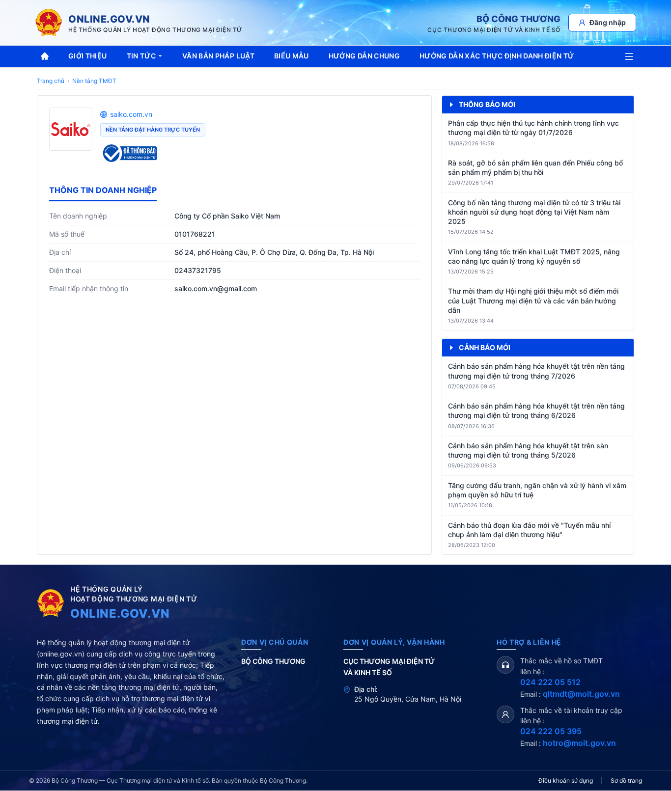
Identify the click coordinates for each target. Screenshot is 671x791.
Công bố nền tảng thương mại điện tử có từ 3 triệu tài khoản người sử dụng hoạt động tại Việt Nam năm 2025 (534, 212)
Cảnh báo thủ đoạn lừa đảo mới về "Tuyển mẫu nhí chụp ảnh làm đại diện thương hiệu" (529, 530)
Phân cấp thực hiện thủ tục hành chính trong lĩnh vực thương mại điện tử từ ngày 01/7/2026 (533, 127)
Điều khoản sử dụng (565, 780)
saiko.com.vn (131, 114)
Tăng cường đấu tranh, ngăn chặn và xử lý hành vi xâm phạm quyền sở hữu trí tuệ (537, 490)
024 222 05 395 (551, 731)
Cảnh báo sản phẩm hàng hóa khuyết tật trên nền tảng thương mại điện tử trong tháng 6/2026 (536, 410)
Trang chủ (50, 80)
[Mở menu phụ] (629, 56)
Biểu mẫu (291, 56)
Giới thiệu (87, 56)
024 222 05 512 (550, 682)
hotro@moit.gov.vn (579, 743)
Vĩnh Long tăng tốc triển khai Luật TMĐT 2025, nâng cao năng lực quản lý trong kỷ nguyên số (534, 256)
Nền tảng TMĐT (94, 80)
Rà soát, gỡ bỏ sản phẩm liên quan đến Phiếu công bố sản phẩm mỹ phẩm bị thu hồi (535, 167)
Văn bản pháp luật (218, 56)
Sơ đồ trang (626, 780)
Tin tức (141, 56)
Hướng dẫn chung (364, 56)
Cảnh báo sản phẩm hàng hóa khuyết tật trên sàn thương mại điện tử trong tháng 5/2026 (528, 450)
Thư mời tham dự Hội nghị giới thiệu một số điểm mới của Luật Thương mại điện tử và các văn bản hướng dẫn (533, 300)
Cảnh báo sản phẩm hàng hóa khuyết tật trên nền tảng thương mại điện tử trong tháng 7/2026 (536, 371)
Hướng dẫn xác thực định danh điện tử (496, 56)
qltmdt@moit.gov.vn (581, 694)
